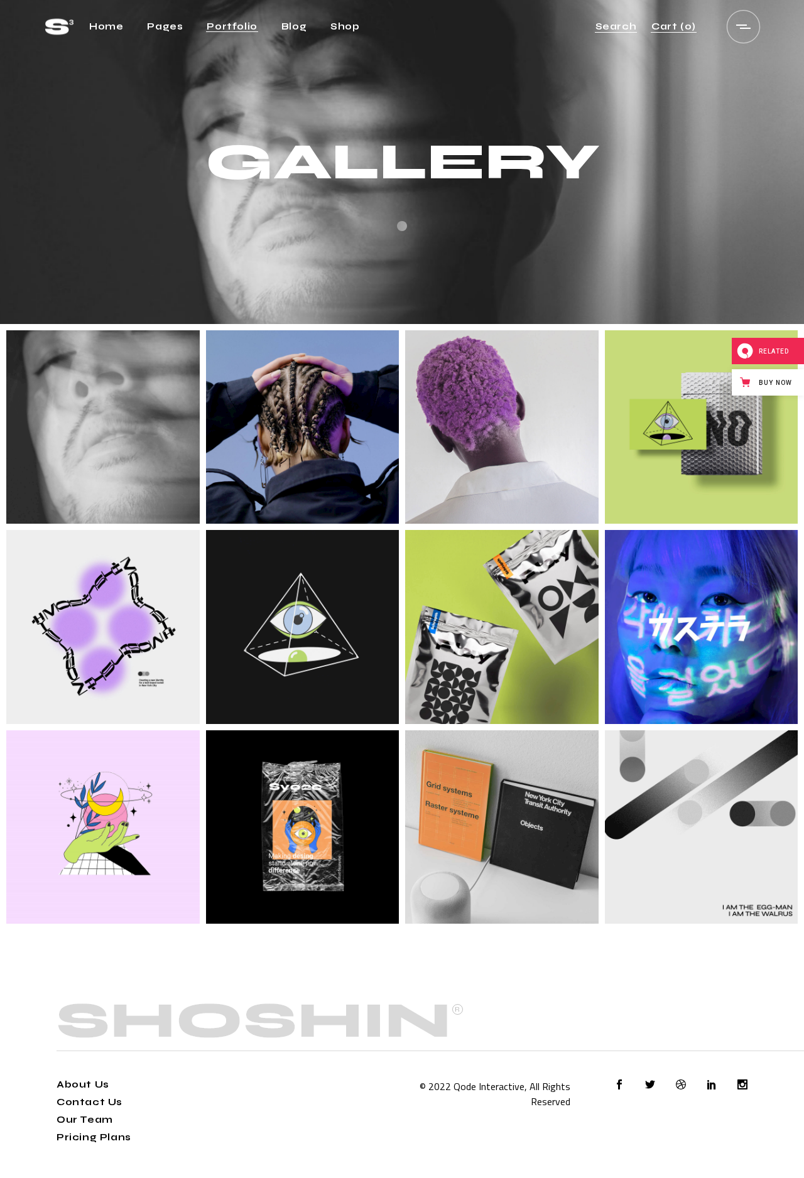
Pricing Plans (94, 1137)
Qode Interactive (489, 1086)
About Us (83, 1084)
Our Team (85, 1119)
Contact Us (89, 1102)
